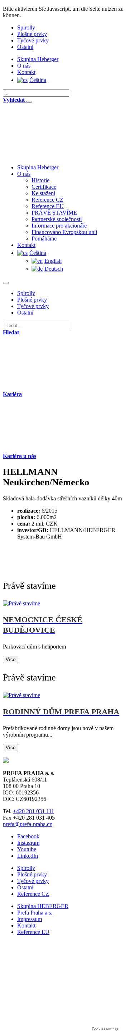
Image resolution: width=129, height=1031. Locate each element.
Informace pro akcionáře (59, 226)
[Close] (29, 102)
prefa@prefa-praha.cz (27, 824)
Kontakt (26, 72)
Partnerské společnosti (57, 219)
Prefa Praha (34, 912)
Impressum (29, 919)
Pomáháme (44, 238)
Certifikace (44, 187)
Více (10, 659)
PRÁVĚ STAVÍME (54, 213)
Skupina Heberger (37, 59)
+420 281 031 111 (33, 811)
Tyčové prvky (33, 40)
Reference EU (48, 206)
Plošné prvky (32, 34)
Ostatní (25, 47)
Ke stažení (43, 193)
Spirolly (26, 27)
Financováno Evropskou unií (64, 232)
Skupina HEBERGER (42, 906)
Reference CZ (47, 200)
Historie (40, 180)
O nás (23, 66)
